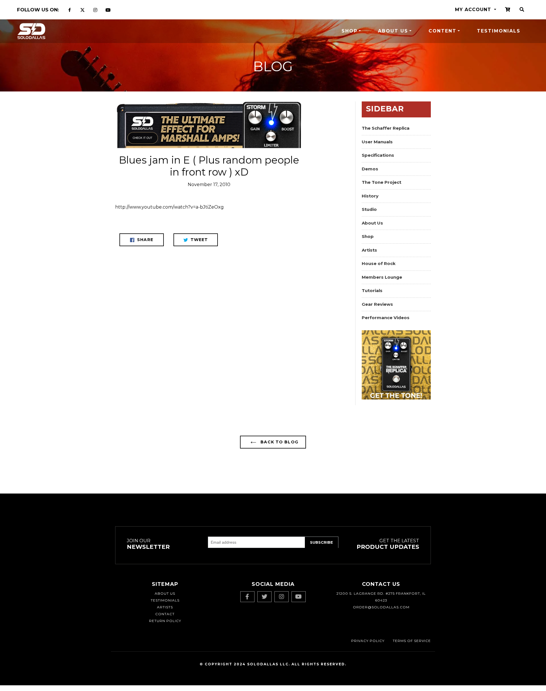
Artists (369, 250)
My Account (474, 9)
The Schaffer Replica (386, 128)
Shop (349, 31)
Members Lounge (382, 277)
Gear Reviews (377, 304)
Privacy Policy (367, 641)
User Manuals (377, 141)
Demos (370, 169)
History (370, 196)
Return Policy (165, 621)
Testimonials (498, 31)
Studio (369, 209)
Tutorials (372, 290)
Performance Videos (386, 317)
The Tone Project (381, 182)
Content (442, 31)
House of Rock (379, 263)
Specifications (378, 155)
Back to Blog (278, 442)
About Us (393, 31)
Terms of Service (412, 641)
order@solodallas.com (381, 607)
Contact (165, 614)
